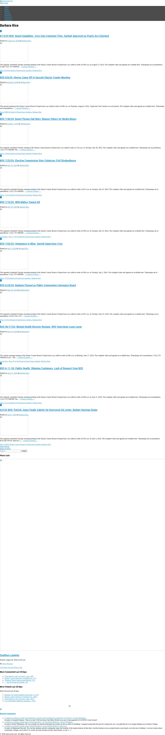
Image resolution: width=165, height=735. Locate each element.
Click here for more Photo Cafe (11, 667)
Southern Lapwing (9, 655)
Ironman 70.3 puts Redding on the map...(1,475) (21, 695)
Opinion (7, 11)
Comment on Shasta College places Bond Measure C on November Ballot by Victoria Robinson (38, 722)
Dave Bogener (8, 664)
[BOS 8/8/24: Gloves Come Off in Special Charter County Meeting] (14, 102)
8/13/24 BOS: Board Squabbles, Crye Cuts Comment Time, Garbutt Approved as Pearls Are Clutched (54, 36)
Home (6, 7)
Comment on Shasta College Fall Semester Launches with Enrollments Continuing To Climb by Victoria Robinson (45, 718)
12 (1, 114)
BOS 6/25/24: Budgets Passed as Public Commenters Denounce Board (38, 285)
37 (1, 73)
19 (1, 280)
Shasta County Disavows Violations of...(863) (20, 697)
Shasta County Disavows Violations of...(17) (20, 678)
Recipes (7, 13)
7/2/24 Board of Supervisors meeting (18, 278)
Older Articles (5, 447)
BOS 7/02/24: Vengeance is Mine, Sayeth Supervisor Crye (31, 243)
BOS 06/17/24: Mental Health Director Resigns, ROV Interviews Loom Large (41, 326)
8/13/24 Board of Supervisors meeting (18, 70)
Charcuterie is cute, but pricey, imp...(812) (19, 699)
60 (1, 197)
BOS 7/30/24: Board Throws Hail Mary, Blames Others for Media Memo (38, 119)
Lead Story (4, 237)
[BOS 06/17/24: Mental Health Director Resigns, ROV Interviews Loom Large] (14, 352)
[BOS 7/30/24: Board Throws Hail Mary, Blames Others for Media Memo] (14, 144)
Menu (2, 3)
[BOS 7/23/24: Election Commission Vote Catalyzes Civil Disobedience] (14, 185)
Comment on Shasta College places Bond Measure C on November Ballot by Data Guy (35, 726)
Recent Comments (8, 713)
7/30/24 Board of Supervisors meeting (18, 154)
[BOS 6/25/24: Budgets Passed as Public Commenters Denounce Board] (14, 310)
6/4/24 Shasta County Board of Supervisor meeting (23, 444)
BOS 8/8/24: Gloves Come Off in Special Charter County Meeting (35, 77)
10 (1, 31)
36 (1, 405)
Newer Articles (5, 449)
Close (6, 3)
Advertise (7, 15)
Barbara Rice (26, 41)
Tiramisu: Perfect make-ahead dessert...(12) (19, 680)
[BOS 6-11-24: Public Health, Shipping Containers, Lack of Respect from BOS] (14, 393)
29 (1, 156)
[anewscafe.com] (6, 1)
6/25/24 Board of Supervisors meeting (18, 320)
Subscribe (8, 20)
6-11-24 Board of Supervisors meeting (18, 403)
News (6, 9)
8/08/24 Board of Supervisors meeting (18, 112)
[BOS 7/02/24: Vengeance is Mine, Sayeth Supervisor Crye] (14, 269)
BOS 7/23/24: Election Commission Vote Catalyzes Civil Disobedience (38, 160)
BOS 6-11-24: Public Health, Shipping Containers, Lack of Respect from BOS (41, 368)
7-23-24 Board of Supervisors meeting (18, 195)
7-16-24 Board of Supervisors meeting (26, 237)
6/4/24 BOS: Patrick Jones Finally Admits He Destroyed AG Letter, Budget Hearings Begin (48, 409)
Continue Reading (28, 67)
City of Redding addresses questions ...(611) (20, 701)
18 (1, 239)
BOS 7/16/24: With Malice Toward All (20, 202)
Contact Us (8, 18)
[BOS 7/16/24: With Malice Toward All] (14, 227)
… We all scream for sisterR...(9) (16, 682)
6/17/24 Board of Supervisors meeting (26, 361)
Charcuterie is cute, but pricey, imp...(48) (18, 676)
